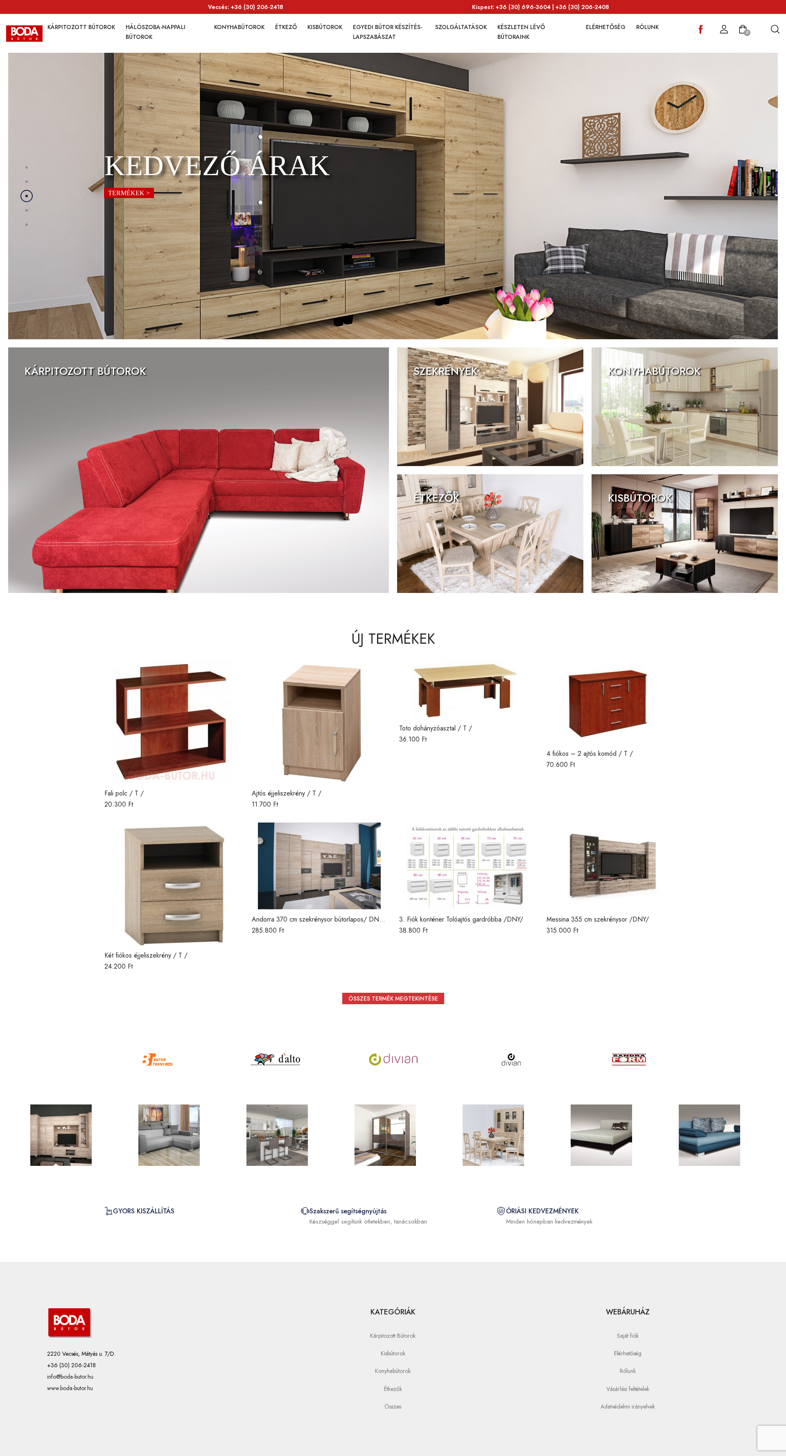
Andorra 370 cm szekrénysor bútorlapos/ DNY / (317, 924)
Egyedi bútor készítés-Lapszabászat (387, 32)
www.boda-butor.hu (70, 1388)
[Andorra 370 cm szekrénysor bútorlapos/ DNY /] (319, 866)
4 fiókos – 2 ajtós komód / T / (590, 753)
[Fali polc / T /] (171, 721)
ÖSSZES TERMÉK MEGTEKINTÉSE (393, 998)
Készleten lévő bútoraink (521, 32)
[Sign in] (724, 29)
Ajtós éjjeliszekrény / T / (286, 793)
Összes (392, 1406)
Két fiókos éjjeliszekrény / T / (145, 955)
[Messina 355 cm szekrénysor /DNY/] (614, 866)
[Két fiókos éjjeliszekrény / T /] (171, 884)
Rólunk (647, 27)
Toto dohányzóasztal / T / (435, 728)
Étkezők (393, 1389)
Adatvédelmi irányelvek (628, 1406)
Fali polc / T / (124, 793)
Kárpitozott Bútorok (81, 27)
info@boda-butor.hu (70, 1377)
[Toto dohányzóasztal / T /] (466, 689)
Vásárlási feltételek (627, 1389)
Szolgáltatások (461, 27)
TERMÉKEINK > (50, 391)
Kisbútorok (324, 27)
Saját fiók (628, 1336)
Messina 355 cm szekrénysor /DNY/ (598, 919)
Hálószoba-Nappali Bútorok (155, 32)
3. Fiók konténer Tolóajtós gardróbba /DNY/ (461, 919)
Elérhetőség (606, 27)
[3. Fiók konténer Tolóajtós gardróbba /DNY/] (466, 866)
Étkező (286, 27)
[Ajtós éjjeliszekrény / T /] (319, 721)
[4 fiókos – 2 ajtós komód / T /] (614, 702)
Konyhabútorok (239, 27)
